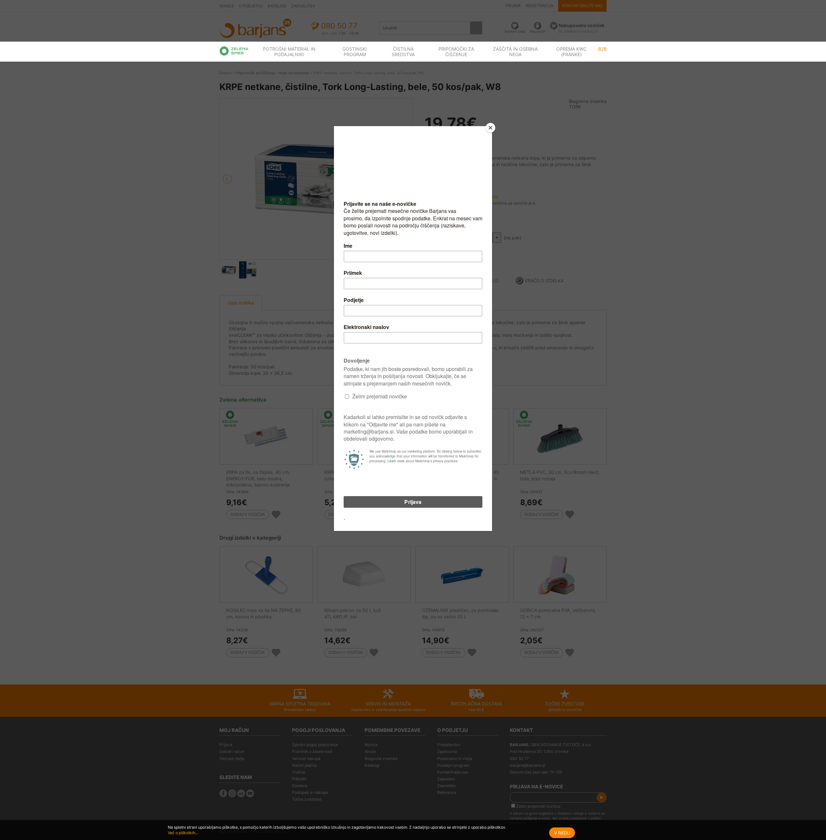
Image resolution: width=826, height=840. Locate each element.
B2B (602, 49)
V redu (562, 832)
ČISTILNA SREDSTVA (403, 51)
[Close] (490, 128)
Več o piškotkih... (183, 832)
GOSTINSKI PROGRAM (354, 51)
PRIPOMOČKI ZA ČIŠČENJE (456, 51)
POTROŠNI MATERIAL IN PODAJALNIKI (289, 51)
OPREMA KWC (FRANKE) (571, 51)
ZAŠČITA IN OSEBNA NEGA (515, 51)
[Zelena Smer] (234, 51)
